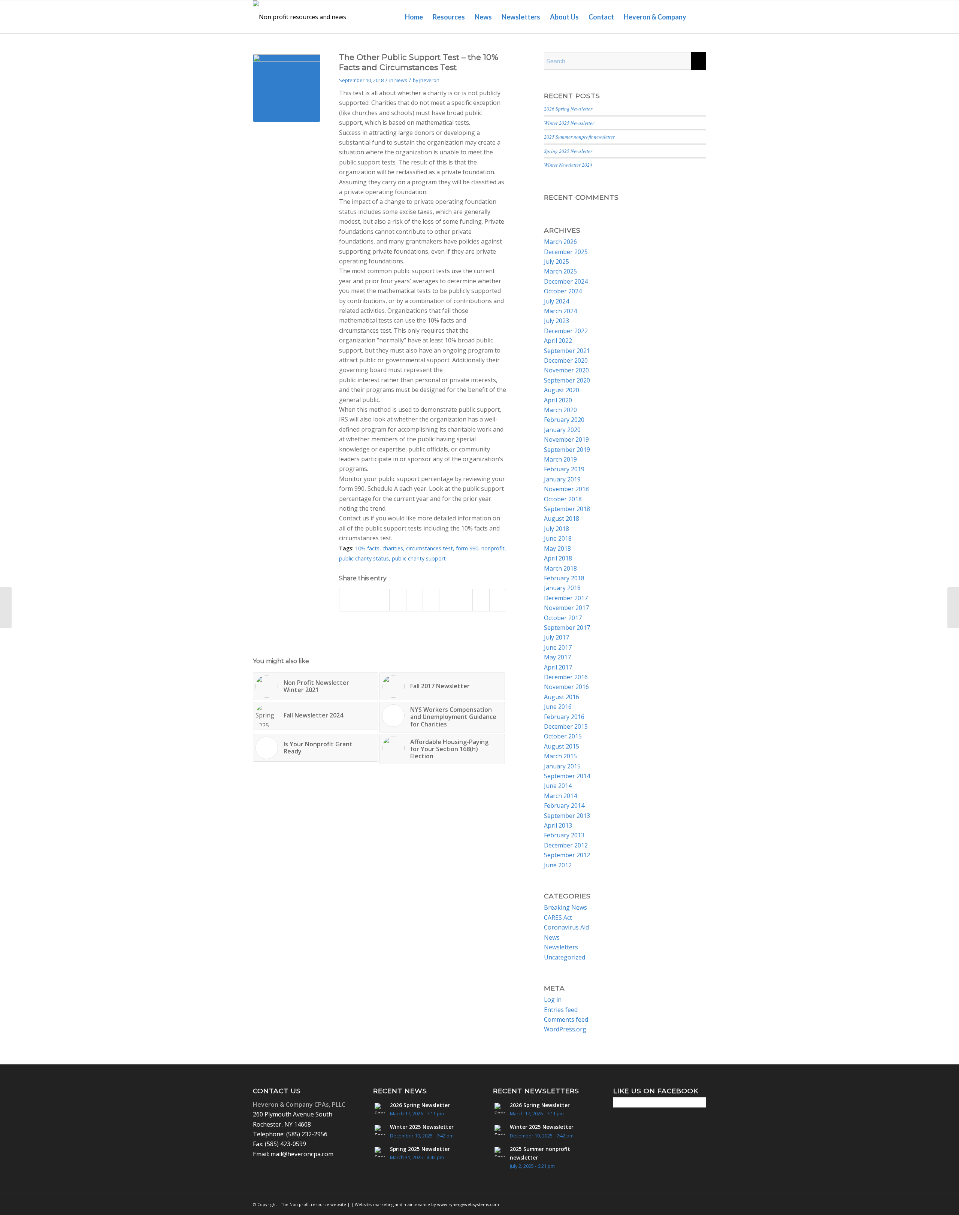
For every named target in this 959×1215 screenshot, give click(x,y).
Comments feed (566, 1019)
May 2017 (557, 657)
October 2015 (563, 736)
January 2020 (562, 430)
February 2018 (564, 578)
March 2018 (560, 568)
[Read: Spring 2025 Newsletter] (380, 1152)
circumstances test (429, 548)
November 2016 (566, 687)
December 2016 (566, 677)
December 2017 (566, 598)
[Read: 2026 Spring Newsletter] (380, 1108)
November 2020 (566, 370)
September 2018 (567, 509)
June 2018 (558, 538)
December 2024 (566, 281)
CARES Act (558, 917)
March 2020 (560, 410)
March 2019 (560, 459)
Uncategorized (564, 957)
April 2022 (558, 340)
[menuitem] (414, 16)
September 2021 (567, 351)
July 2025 (556, 261)
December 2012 (566, 845)
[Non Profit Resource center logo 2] (302, 16)
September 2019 (567, 449)
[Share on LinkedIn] (431, 600)
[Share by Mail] (498, 600)
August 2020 (561, 390)
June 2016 (558, 706)
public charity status (364, 558)
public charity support (419, 558)
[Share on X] (364, 600)
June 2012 (558, 865)
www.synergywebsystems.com (468, 1204)
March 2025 (560, 271)
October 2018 (563, 499)
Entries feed (561, 1010)
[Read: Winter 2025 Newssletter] (380, 1130)
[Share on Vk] (464, 600)
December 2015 (566, 726)
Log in (553, 999)
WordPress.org (565, 1029)
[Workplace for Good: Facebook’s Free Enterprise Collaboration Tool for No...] (6, 607)
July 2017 (556, 637)
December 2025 (566, 252)
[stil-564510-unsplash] (286, 88)
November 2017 (566, 608)
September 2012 (567, 855)
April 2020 (558, 400)
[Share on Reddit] (481, 600)
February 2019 (564, 469)
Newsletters (561, 947)
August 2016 (561, 697)
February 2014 (564, 805)
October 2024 (563, 291)
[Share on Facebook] (347, 600)
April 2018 (558, 558)
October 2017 (563, 618)
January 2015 (562, 766)
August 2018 (561, 518)
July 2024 (556, 301)
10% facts (367, 548)
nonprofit (493, 548)
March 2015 (560, 756)
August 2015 (561, 746)
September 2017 (567, 627)
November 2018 (566, 489)
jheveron (429, 80)
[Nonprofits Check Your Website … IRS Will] (953, 607)
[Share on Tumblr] (447, 600)
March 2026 (560, 242)
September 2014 (567, 776)
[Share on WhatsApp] (398, 600)
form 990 (467, 548)
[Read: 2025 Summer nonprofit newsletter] (499, 1152)
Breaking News (565, 907)
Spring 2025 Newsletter (568, 150)
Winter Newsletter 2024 (568, 164)
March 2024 (560, 311)
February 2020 (564, 419)
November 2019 (566, 439)
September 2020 (567, 380)
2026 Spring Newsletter (568, 108)
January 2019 (562, 479)
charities (392, 548)
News (400, 80)
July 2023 (556, 321)
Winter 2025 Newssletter (569, 122)
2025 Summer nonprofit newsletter (579, 136)
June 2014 (558, 786)
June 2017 (558, 647)
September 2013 (567, 815)
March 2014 (560, 796)
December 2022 (566, 331)
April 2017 (558, 667)
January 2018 (562, 588)
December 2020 (566, 360)
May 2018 (557, 548)
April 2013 (558, 825)
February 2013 (564, 835)
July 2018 (556, 529)
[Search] (698, 16)
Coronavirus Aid (566, 927)
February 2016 (564, 717)
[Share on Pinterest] (414, 600)
